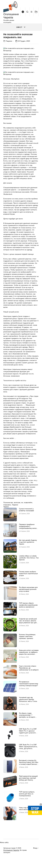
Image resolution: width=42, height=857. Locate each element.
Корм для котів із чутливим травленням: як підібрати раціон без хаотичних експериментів (29, 653)
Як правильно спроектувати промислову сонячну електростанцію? (28, 683)
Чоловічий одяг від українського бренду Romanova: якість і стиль (28, 699)
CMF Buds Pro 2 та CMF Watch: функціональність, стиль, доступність (28, 746)
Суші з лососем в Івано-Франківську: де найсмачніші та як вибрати (29, 668)
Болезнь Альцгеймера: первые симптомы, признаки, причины (27, 636)
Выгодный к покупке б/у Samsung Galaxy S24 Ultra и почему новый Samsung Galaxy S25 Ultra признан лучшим (28, 764)
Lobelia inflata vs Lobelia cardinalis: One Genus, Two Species (29, 558)
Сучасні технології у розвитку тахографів (26, 509)
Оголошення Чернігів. (11, 850)
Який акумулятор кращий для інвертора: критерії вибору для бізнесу (28, 778)
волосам (17, 502)
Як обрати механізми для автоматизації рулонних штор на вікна (28, 589)
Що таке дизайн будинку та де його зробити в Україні (28, 542)
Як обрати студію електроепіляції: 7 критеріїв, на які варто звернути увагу (27, 716)
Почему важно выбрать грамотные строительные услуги (28, 573)
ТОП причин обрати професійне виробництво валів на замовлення (28, 605)
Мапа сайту (4, 842)
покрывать (7, 505)
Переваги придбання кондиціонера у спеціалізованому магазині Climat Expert (29, 527)
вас (12, 502)
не (22, 502)
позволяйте (28, 502)
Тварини (9, 41)
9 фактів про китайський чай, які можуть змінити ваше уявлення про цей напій (28, 621)
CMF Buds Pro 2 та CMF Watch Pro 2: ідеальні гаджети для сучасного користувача (28, 731)
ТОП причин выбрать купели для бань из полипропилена (26, 794)
